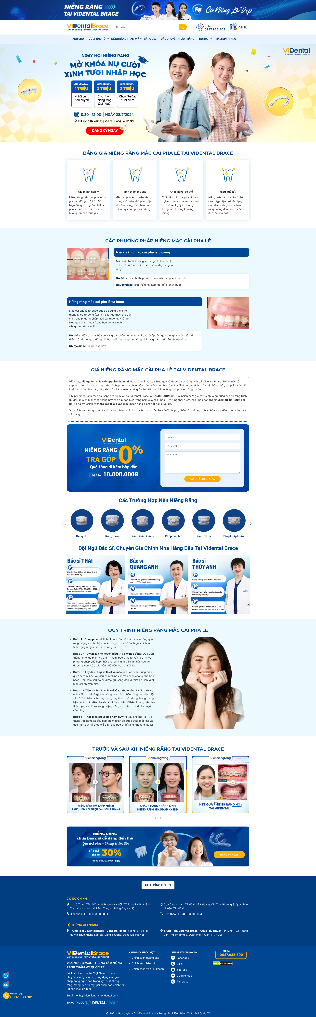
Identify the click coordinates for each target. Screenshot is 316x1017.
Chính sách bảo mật (144, 963)
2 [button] (160, 818)
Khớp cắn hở (173, 536)
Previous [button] (65, 523)
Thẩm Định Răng (225, 38)
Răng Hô (82, 536)
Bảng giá (150, 38)
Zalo (179, 963)
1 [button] (155, 818)
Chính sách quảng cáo (145, 957)
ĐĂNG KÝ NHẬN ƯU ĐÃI (202, 478)
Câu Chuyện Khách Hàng (177, 38)
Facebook (183, 957)
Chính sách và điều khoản (148, 968)
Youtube (182, 969)
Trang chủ (76, 38)
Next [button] (250, 523)
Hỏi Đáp (204, 38)
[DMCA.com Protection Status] (223, 963)
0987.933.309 (231, 955)
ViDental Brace (146, 1013)
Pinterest (182, 981)
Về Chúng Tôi (97, 38)
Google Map (184, 975)
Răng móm (112, 536)
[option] (82, 523)
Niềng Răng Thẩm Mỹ (125, 38)
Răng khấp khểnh (143, 536)
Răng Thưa (204, 536)
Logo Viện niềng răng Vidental (88, 27)
